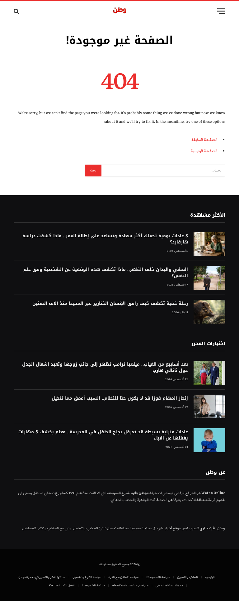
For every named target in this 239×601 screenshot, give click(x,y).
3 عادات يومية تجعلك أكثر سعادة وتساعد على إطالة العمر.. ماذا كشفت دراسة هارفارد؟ (105, 239)
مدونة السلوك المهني (169, 585)
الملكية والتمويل (187, 577)
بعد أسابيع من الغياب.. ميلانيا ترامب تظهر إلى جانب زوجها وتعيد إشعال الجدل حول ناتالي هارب (105, 367)
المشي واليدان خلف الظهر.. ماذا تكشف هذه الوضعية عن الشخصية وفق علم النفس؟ (105, 273)
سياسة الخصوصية (93, 585)
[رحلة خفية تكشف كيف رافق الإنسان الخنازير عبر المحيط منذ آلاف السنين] (209, 312)
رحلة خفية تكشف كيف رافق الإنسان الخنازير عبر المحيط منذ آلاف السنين (110, 303)
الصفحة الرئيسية (204, 151)
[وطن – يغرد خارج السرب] (120, 11)
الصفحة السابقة (204, 140)
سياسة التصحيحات (158, 577)
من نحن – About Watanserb (130, 585)
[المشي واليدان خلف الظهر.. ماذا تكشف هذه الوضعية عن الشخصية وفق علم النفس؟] (209, 278)
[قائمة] (221, 11)
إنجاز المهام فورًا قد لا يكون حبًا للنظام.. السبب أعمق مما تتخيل (120, 398)
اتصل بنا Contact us (62, 585)
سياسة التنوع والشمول (87, 577)
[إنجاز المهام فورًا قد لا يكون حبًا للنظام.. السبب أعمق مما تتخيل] (209, 407)
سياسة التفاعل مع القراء (123, 577)
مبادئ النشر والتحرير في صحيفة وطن (41, 577)
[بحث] (17, 11)
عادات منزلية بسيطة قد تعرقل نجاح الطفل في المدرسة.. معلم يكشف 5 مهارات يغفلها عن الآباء (103, 435)
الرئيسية (210, 577)
